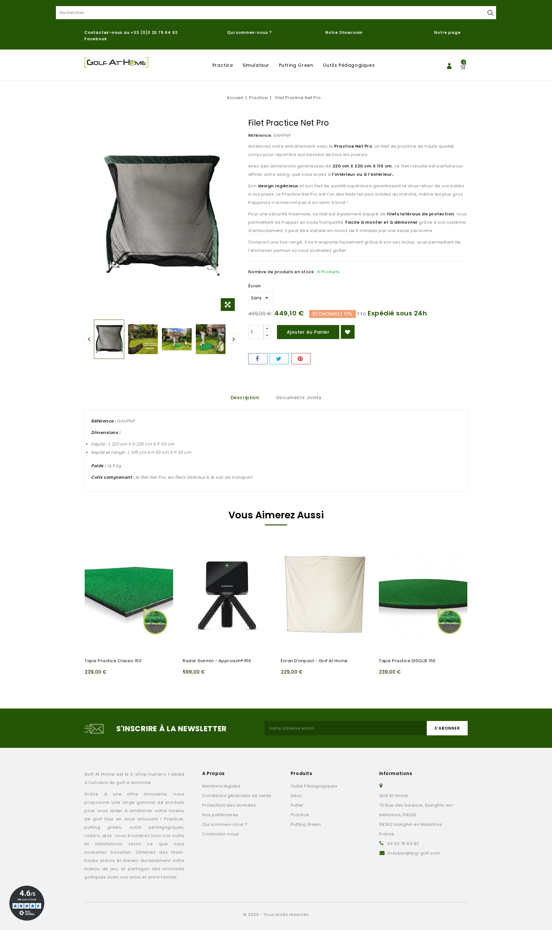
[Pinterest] (301, 358)
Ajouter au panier (308, 332)
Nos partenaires (220, 815)
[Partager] (258, 358)
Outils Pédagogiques (349, 65)
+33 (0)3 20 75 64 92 (154, 32)
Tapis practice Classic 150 (113, 661)
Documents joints (299, 397)
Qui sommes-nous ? (249, 32)
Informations (395, 773)
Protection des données (229, 805)
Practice (222, 65)
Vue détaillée (93, 571)
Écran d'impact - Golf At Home (314, 661)
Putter (297, 805)
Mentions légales (221, 786)
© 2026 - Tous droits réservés (276, 914)
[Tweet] (279, 358)
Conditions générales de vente (237, 796)
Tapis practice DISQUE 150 (407, 661)
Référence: (260, 135)
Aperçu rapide (93, 559)
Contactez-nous (220, 834)
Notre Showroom (344, 32)
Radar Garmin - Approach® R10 (217, 661)
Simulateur (255, 65)
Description (245, 397)
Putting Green (296, 65)
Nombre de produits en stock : (282, 272)
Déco (297, 796)
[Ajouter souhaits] (348, 332)
